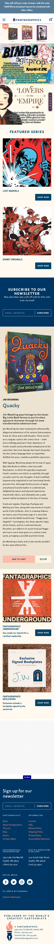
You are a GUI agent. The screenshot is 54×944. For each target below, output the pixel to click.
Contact (32, 821)
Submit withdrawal (11, 897)
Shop (5, 821)
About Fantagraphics (12, 824)
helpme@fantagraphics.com (26, 938)
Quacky (11, 405)
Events (6, 835)
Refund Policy (35, 828)
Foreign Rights (9, 838)
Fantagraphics (27, 926)
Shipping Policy (36, 831)
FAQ (30, 824)
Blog (5, 831)
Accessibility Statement (39, 838)
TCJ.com (6, 828)
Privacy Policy (35, 835)
